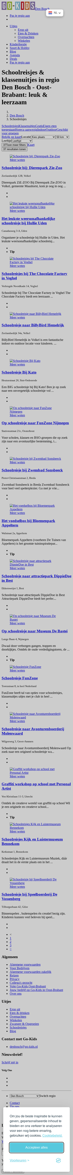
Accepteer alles (36, 1147)
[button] (54, 13)
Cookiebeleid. (52, 1135)
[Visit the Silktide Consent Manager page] (58, 1160)
